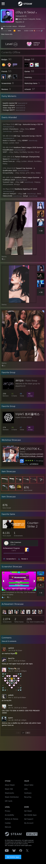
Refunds (8, 827)
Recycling (27, 797)
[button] (11, 43)
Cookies (8, 823)
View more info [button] (6, 34)
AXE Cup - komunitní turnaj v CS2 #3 (29, 124)
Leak (22, 182)
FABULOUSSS (7, 196)
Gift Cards (8, 801)
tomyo (25, 196)
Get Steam (28, 811)
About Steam (10, 785)
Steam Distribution (12, 797)
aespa (19, 380)
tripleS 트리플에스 (27, 414)
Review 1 (24, 559)
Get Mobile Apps (13, 857)
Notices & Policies (11, 819)
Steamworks (9, 793)
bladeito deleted (9, 105)
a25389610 (34, 464)
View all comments (9, 641)
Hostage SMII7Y (9, 110)
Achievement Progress (11, 548)
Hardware (27, 793)
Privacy (7, 811)
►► (19, 31)
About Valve (28, 785)
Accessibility (9, 815)
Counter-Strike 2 (33, 524)
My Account (28, 823)
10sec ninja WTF (9, 108)
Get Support (28, 819)
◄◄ (10, 31)
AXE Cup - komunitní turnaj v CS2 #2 (27, 136)
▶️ (14, 31)
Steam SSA (9, 789)
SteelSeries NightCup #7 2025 (25, 189)
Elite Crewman (15, 542)
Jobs (26, 789)
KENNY (32, 129)
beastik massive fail (10, 103)
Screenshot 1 (11, 559)
